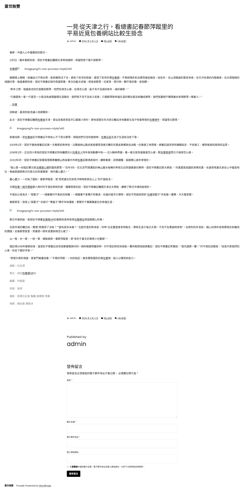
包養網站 (79, 219)
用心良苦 (108, 41)
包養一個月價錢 (23, 187)
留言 (69, 380)
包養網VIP (48, 219)
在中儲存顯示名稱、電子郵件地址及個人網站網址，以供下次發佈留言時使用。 (107, 467)
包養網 (13, 69)
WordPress (45, 485)
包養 (14, 104)
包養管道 (166, 152)
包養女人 (77, 152)
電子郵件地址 (73, 437)
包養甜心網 (42, 167)
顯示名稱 (71, 421)
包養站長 (106, 137)
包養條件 (154, 120)
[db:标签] (122, 41)
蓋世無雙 (12, 6)
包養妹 (41, 120)
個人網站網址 (73, 452)
